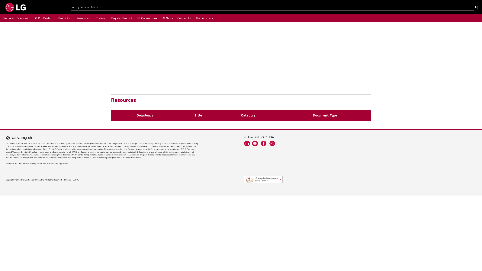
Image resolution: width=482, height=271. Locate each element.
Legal (76, 180)
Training (101, 18)
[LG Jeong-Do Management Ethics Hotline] (263, 179)
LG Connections (147, 18)
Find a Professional (16, 18)
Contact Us (184, 18)
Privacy (67, 180)
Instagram (272, 143)
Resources (83, 18)
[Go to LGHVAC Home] (15, 7)
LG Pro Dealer (43, 18)
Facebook (263, 143)
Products (64, 18)
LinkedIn (247, 143)
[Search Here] (476, 7)
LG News (167, 18)
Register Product (121, 18)
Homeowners (204, 18)
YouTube (255, 143)
